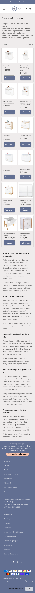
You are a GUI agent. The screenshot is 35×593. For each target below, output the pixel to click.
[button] (4, 9)
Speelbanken (8, 514)
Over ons (7, 461)
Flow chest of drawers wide (7, 136)
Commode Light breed (25, 135)
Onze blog (7, 492)
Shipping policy (29, 581)
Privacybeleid (8, 483)
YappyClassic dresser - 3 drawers (25, 201)
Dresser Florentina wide (8, 66)
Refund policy (28, 578)
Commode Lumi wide (9, 168)
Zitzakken (7, 523)
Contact (6, 465)
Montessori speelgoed (11, 541)
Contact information (18, 584)
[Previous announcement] (3, 2)
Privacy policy (8, 581)
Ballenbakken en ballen (11, 554)
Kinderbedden (8, 545)
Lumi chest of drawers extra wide (25, 168)
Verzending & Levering (11, 474)
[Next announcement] (31, 2)
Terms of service (18, 581)
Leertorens (7, 527)
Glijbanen (7, 549)
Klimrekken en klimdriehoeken (13, 532)
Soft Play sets (8, 519)
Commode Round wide (8, 201)
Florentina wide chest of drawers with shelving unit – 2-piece (25, 68)
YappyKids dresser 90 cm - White (26, 234)
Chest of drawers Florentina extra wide (9, 102)
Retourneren (8, 478)
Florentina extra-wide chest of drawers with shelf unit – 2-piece (25, 103)
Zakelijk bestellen (9, 470)
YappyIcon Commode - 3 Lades (9, 234)
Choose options (25, 210)
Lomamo (9, 578)
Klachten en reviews (10, 487)
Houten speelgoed (10, 536)
